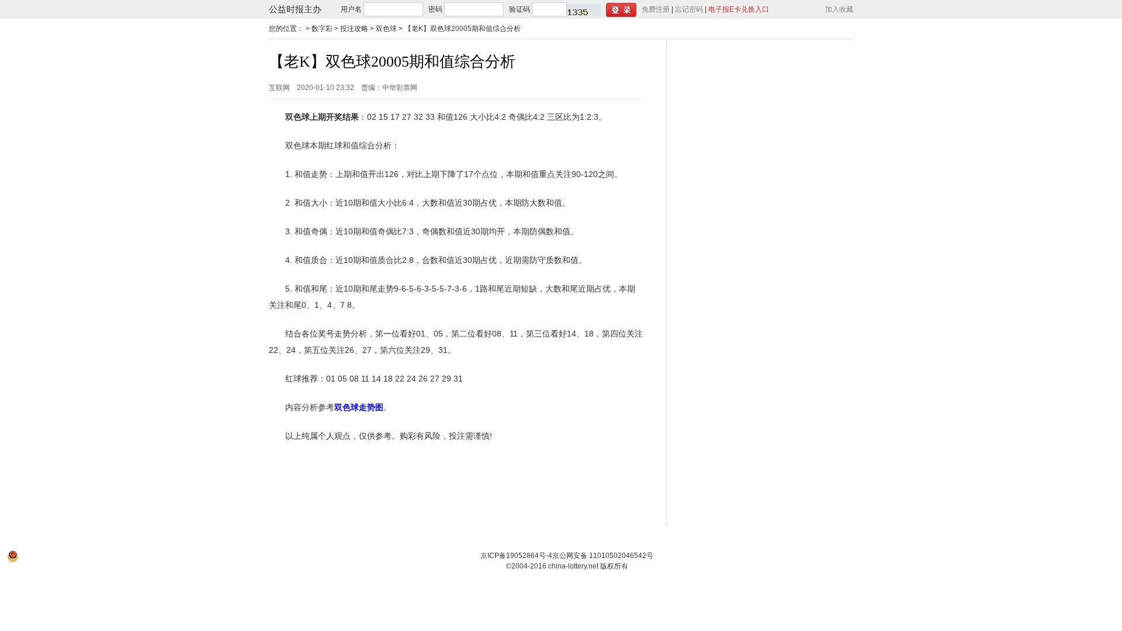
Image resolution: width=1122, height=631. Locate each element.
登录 (621, 10)
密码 (435, 9)
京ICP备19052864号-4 (516, 556)
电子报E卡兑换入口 (738, 9)
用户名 (351, 9)
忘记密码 (689, 9)
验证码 (519, 9)
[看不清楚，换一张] (584, 10)
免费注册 (656, 9)
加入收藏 (839, 9)
